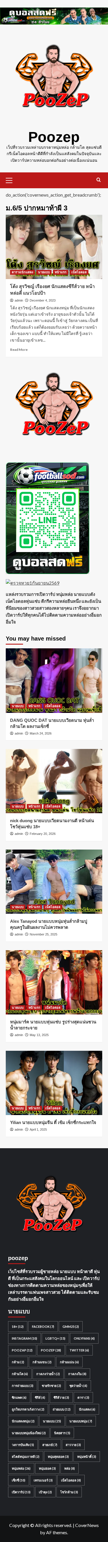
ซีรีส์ (40, 1397)
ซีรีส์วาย (61, 1397)
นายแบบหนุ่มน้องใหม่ (29, 1433)
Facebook (43, 1326)
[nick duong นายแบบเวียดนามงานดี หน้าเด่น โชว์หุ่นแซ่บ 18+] (54, 781)
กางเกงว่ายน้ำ (48, 1374)
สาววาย (73, 1445)
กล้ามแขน (42, 1362)
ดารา (83, 1397)
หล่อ (69, 1468)
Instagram (24, 1338)
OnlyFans (84, 1338)
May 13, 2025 (39, 1035)
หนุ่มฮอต (47, 1468)
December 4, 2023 (43, 300)
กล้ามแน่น (69, 1362)
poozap (22, 1350)
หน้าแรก (61, 272)
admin (19, 300)
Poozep (54, 137)
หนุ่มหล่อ (21, 1468)
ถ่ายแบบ (62, 1409)
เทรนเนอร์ (43, 1480)
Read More (19, 349)
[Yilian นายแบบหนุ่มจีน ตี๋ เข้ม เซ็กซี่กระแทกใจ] (54, 1083)
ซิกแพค (19, 1397)
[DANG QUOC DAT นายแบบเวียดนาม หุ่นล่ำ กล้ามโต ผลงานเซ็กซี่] (54, 680)
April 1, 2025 (38, 1129)
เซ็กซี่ (18, 1480)
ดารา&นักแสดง (22, 272)
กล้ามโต (20, 1374)
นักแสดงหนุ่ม (23, 1421)
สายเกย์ (49, 1445)
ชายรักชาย (51, 1385)
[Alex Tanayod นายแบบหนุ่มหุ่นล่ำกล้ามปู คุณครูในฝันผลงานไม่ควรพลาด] (54, 882)
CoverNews (87, 1525)
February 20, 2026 (43, 833)
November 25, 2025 (43, 934)
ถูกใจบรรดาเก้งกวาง (28, 1409)
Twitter (79, 1350)
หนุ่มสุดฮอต (58, 1456)
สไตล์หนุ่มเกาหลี (25, 1456)
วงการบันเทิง (23, 1445)
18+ (18, 1326)
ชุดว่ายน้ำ (78, 1385)
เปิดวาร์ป (21, 1492)
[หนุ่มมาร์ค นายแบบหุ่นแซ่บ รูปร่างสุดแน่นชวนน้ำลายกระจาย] (54, 982)
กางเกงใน (77, 1374)
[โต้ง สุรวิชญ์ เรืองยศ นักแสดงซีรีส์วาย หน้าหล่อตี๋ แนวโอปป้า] (54, 247)
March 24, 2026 (41, 733)
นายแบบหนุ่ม (80, 1421)
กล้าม (18, 1362)
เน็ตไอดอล (79, 272)
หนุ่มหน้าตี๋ (86, 1456)
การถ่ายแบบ (22, 1385)
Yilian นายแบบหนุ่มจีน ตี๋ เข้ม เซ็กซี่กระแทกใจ (53, 1122)
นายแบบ (44, 272)
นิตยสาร (62, 1433)
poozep (51, 1350)
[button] (11, 179)
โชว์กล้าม (69, 1492)
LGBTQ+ (55, 1338)
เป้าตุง (45, 1492)
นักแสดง (87, 1409)
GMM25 (70, 1326)
